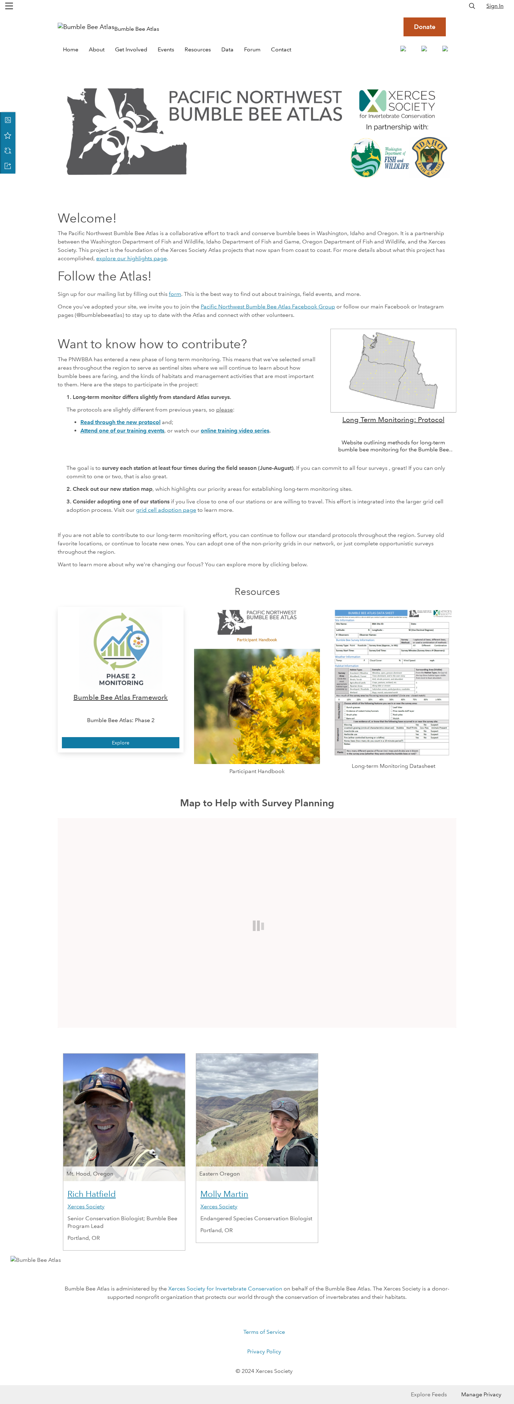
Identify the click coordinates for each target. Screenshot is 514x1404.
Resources (198, 49)
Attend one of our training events (122, 430)
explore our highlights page (131, 258)
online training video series (235, 430)
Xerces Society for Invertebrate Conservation (225, 1288)
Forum (252, 49)
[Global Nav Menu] (9, 6)
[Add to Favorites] (7, 135)
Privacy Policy (264, 1351)
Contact (281, 49)
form (175, 294)
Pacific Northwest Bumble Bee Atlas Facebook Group (268, 306)
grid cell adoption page (166, 510)
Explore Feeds (429, 1394)
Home (70, 49)
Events (166, 49)
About (97, 49)
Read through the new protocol (120, 422)
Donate (424, 26)
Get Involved (131, 49)
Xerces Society (86, 1206)
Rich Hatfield (91, 1194)
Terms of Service (264, 1332)
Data (227, 49)
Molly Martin (224, 1194)
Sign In (495, 5)
